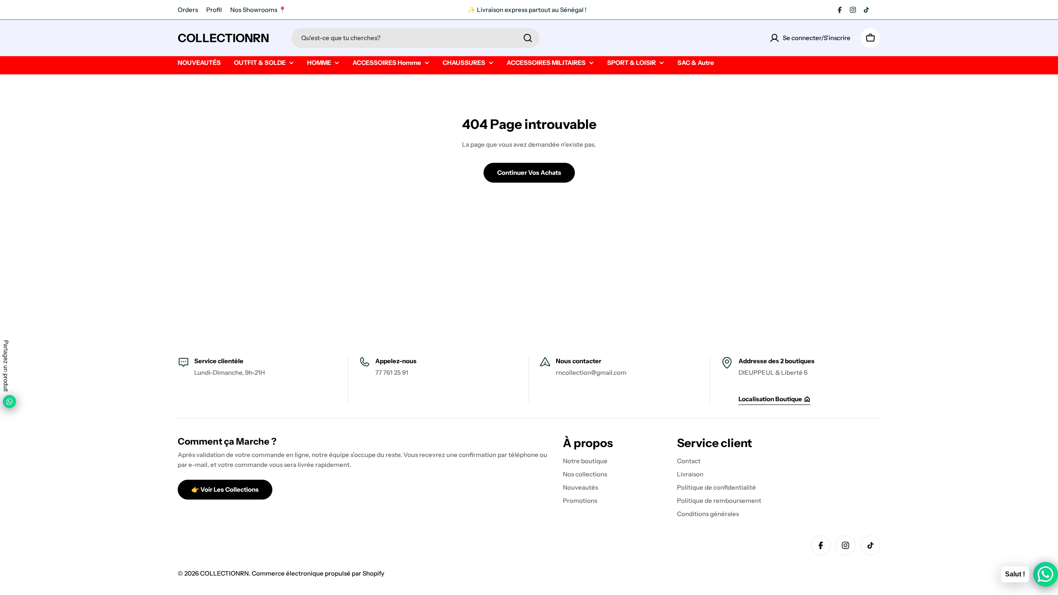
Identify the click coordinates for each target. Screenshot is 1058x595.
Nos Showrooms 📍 (258, 10)
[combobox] (415, 38)
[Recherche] (528, 38)
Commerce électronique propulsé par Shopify (318, 573)
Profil (214, 10)
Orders (188, 10)
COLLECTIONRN (223, 38)
